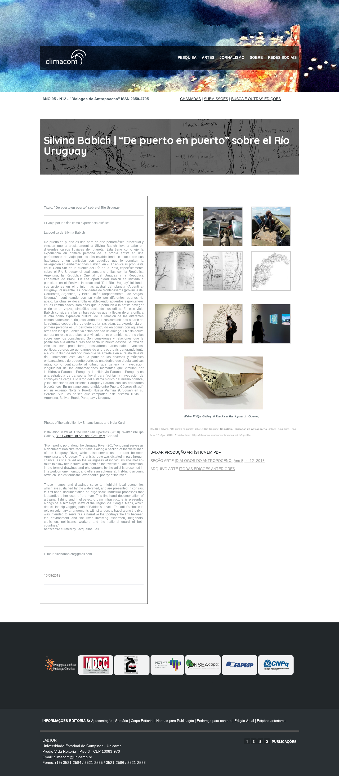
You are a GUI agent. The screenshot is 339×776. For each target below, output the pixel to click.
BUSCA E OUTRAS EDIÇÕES (256, 99)
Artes (208, 57)
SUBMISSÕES (216, 99)
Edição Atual (244, 720)
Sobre (256, 57)
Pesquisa (187, 57)
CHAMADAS (190, 99)
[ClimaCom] (64, 68)
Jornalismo (232, 57)
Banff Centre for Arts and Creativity (80, 436)
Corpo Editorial (142, 720)
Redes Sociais (282, 57)
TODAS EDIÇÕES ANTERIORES (207, 469)
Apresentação (101, 720)
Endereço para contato (213, 720)
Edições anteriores (271, 720)
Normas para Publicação (175, 720)
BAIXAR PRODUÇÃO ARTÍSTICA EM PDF (185, 452)
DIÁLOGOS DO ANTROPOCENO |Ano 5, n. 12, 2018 (220, 460)
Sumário (121, 720)
